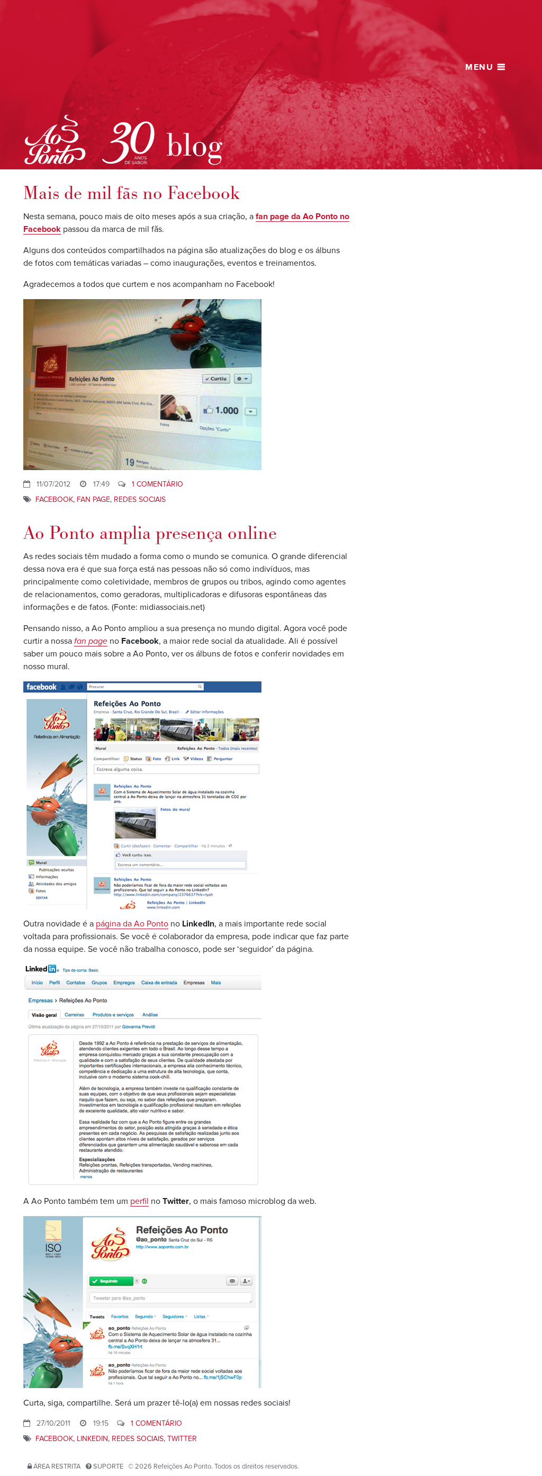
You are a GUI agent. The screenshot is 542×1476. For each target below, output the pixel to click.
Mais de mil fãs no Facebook (131, 193)
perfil (139, 1201)
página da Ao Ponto (132, 924)
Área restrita (56, 1466)
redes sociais (140, 499)
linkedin (92, 1438)
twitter (182, 1438)
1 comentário (157, 484)
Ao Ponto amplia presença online (150, 533)
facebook (54, 499)
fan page (93, 499)
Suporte (108, 1466)
